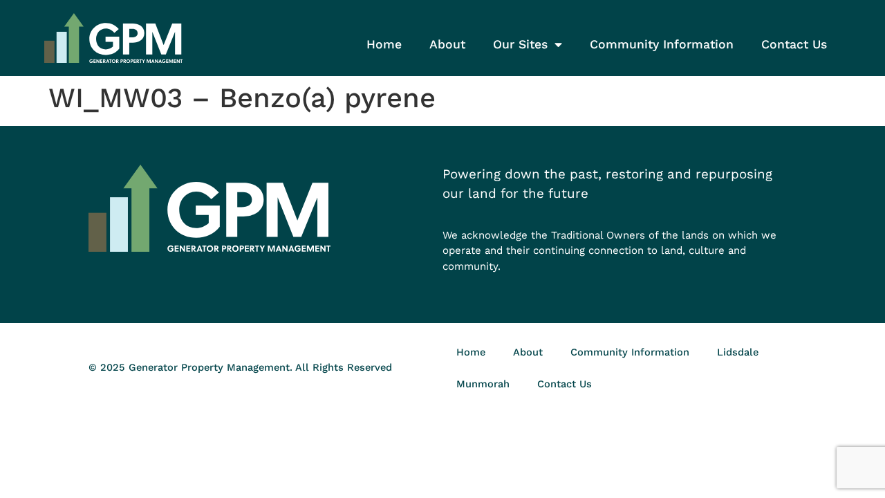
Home (384, 44)
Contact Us (794, 44)
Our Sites (520, 44)
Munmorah (483, 384)
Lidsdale (737, 352)
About (447, 44)
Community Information (662, 44)
